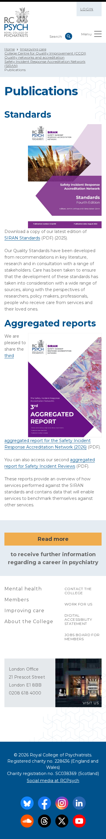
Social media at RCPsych (53, 780)
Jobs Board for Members (82, 637)
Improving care (33, 49)
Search (68, 36)
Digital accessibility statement (78, 619)
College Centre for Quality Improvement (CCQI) (45, 53)
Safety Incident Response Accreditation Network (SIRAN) (44, 63)
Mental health (23, 589)
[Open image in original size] (16, 22)
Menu (86, 34)
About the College (28, 621)
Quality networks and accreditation (34, 57)
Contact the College (78, 591)
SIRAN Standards (22, 238)
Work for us (78, 604)
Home (9, 49)
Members (16, 599)
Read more (53, 539)
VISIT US (91, 703)
